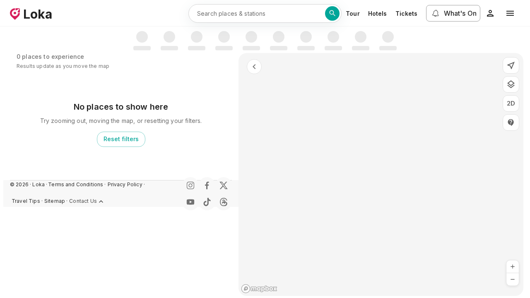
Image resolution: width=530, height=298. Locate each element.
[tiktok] (207, 202)
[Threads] (223, 202)
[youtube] (190, 202)
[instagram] (190, 185)
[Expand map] (254, 66)
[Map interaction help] (511, 122)
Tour (353, 13)
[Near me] (511, 65)
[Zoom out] (512, 279)
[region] (380, 174)
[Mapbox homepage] (259, 288)
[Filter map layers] (511, 84)
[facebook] (207, 185)
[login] (490, 13)
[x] (223, 185)
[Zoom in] (512, 266)
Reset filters (121, 138)
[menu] (510, 13)
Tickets (406, 13)
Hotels (377, 13)
